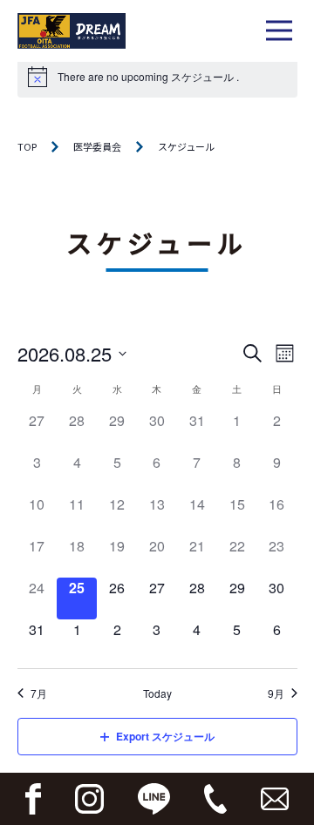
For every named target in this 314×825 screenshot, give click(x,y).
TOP (27, 146)
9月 (276, 693)
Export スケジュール (165, 736)
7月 (39, 693)
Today (157, 693)
